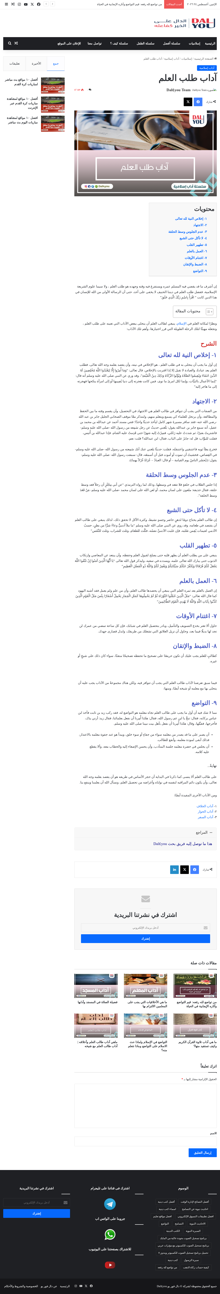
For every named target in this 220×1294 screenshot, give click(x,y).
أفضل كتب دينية (166, 1201)
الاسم (213, 1133)
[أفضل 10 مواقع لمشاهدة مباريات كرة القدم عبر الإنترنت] (53, 105)
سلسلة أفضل (171, 43)
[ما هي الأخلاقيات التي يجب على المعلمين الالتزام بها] (145, 986)
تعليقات (14, 63)
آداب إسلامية (171, 58)
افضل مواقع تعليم (162, 1216)
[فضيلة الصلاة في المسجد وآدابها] (96, 986)
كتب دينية (173, 1260)
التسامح (179, 1223)
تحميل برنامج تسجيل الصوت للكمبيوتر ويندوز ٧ (183, 1252)
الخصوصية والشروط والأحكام (21, 1286)
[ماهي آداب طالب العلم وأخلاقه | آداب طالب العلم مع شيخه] (96, 1025)
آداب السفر (205, 817)
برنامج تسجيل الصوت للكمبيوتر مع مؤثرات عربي (183, 1245)
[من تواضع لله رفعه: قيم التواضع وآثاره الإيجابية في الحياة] (195, 986)
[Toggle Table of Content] (207, 311)
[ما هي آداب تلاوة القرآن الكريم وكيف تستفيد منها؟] (195, 1025)
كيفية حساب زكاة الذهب (196, 1267)
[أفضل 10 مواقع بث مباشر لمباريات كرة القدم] (53, 85)
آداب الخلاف (205, 806)
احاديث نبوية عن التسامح (195, 1209)
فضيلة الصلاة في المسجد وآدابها (98, 1002)
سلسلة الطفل (145, 43)
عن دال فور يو (49, 1286)
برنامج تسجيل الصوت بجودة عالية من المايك (183, 1238)
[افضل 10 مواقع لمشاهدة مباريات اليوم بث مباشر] (53, 124)
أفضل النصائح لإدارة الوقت (195, 1201)
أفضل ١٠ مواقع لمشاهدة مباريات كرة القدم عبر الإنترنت (22, 103)
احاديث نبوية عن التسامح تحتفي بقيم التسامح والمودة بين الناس (125, 4)
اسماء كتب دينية (167, 1209)
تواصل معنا (95, 43)
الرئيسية (210, 43)
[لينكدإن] (174, 869)
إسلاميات (194, 43)
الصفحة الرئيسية (204, 58)
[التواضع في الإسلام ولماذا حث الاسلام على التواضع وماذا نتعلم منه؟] (145, 1025)
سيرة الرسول (191, 1260)
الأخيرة (36, 63)
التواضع (165, 1223)
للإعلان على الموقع (69, 43)
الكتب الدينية (173, 1230)
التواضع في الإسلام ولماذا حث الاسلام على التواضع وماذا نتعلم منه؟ (147, 1046)
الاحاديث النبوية (197, 1223)
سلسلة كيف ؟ (119, 43)
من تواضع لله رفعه (167, 1267)
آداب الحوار (205, 811)
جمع (56, 63)
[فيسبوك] (198, 102)
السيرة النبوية (193, 1230)
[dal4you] (184, 23)
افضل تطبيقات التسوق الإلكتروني (196, 1216)
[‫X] (188, 102)
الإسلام (181, 323)
